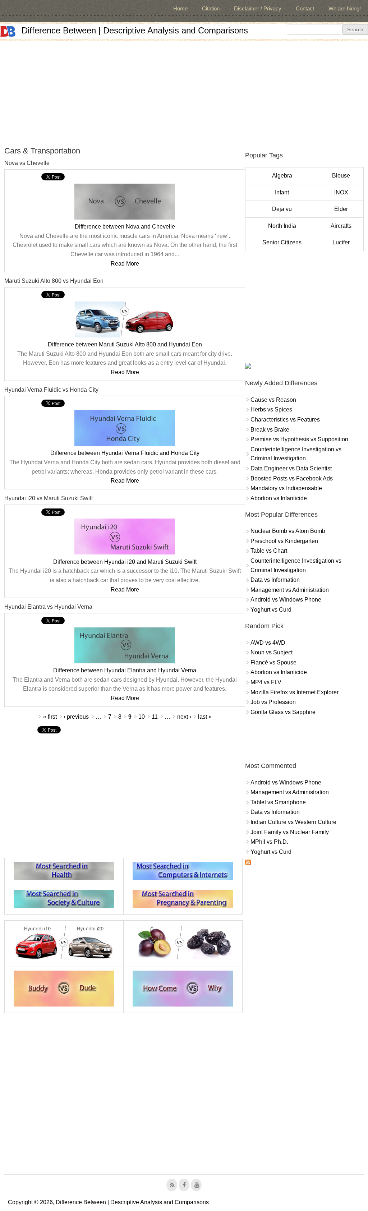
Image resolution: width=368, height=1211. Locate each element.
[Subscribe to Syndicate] (248, 863)
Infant (282, 192)
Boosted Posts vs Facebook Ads (291, 478)
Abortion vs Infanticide (278, 498)
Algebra (282, 175)
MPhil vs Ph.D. (269, 842)
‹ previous (76, 717)
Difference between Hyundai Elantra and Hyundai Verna (124, 670)
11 (155, 717)
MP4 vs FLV (265, 682)
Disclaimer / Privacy (257, 8)
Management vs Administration (289, 590)
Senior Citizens (282, 242)
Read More (125, 264)
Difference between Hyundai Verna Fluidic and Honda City (124, 453)
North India (282, 226)
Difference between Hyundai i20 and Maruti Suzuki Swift (125, 562)
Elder (341, 209)
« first (50, 717)
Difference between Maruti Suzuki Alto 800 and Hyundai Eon (125, 344)
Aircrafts (341, 226)
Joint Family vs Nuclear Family (289, 832)
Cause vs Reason (273, 400)
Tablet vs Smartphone (278, 802)
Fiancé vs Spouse (273, 662)
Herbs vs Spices (271, 409)
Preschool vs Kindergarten (284, 541)
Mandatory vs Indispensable (286, 488)
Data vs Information (275, 580)
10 (141, 717)
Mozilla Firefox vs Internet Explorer (294, 692)
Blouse (341, 175)
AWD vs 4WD (267, 643)
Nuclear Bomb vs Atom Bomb (287, 531)
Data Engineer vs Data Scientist (291, 468)
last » (205, 717)
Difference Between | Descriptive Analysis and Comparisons (135, 30)
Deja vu (282, 209)
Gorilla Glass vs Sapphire (283, 712)
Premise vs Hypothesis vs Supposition (299, 439)
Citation (211, 8)
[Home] (8, 31)
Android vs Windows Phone (285, 600)
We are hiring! (344, 8)
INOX (341, 192)
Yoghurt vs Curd (270, 610)
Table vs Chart (268, 551)
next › (184, 717)
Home (180, 8)
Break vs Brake (269, 430)
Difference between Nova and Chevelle (125, 227)
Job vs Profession (273, 702)
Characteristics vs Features (285, 419)
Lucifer (341, 242)
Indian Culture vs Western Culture (293, 822)
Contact (305, 8)
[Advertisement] (184, 91)
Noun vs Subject (271, 652)
